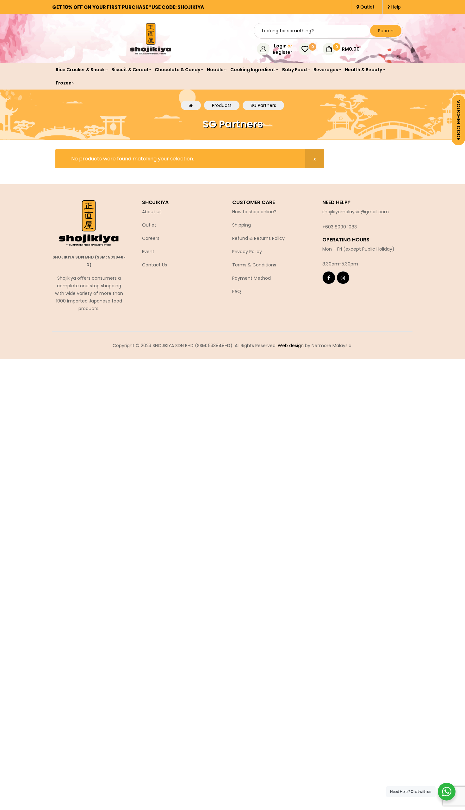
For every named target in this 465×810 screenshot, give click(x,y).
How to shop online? (254, 212)
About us (152, 212)
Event (148, 251)
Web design (291, 345)
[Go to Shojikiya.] (191, 105)
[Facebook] (328, 277)
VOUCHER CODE (458, 120)
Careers (150, 238)
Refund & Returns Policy (258, 238)
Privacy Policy (247, 251)
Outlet (149, 225)
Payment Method (251, 278)
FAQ (236, 291)
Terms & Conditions (254, 265)
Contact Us (154, 265)
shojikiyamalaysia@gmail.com (355, 212)
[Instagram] (343, 277)
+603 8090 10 (336, 227)
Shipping (241, 225)
